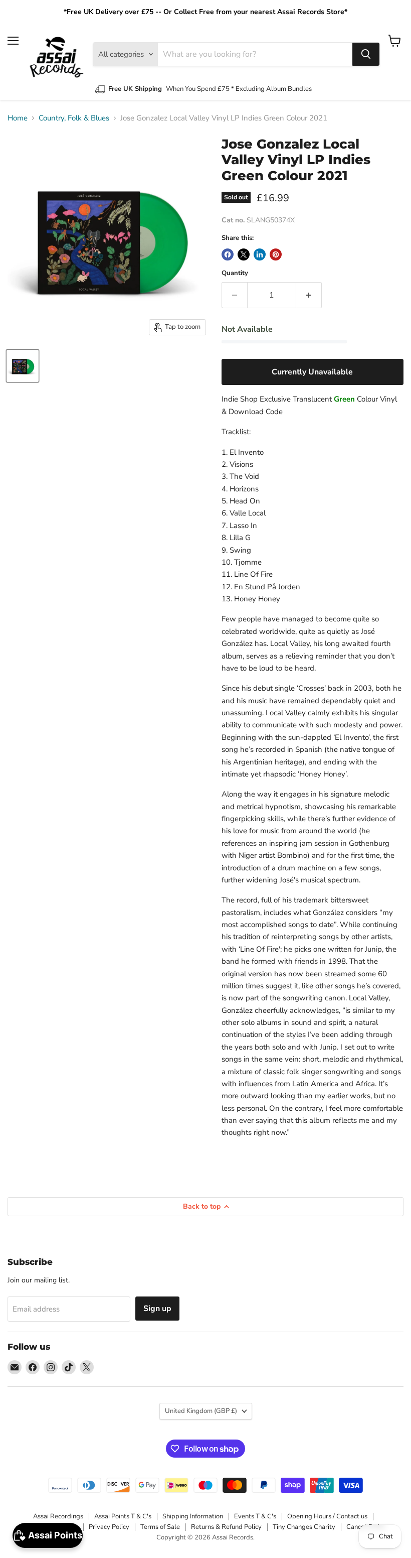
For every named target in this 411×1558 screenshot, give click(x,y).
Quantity (235, 273)
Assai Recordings (58, 1516)
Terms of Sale (160, 1526)
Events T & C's (255, 1516)
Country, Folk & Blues (74, 118)
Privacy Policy (109, 1526)
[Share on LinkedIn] (260, 254)
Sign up (157, 1308)
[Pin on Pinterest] (276, 254)
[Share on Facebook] (228, 254)
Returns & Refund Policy (226, 1526)
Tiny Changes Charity (304, 1526)
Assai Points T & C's (122, 1516)
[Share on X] (244, 254)
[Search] (365, 54)
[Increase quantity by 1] (309, 295)
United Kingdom (201, 1410)
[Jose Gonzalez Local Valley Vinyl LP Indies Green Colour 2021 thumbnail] (23, 366)
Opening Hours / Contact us (327, 1516)
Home (18, 118)
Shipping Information (192, 1516)
